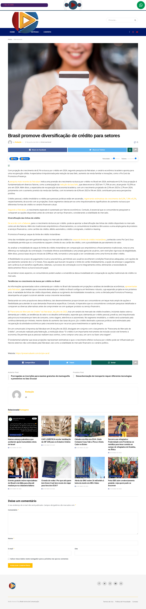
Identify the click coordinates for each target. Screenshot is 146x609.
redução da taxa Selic (69, 184)
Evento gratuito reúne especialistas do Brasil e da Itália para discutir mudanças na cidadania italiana (22, 483)
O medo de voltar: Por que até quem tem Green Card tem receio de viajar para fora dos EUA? (56, 483)
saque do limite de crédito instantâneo (89, 239)
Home (10, 39)
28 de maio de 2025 (15, 489)
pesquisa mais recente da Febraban (25, 181)
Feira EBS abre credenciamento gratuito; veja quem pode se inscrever (121, 483)
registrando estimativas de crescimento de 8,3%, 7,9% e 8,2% (110, 198)
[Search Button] (135, 20)
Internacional (18, 39)
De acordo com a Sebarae (19, 223)
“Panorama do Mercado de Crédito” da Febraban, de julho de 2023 (38, 311)
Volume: (124, 159)
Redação (18, 142)
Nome (11, 538)
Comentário (13, 510)
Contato (47, 32)
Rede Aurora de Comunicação (29, 602)
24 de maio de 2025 (48, 489)
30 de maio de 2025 (15, 447)
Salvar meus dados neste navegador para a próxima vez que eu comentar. (39, 559)
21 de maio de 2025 (115, 489)
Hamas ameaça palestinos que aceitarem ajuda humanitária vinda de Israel (22, 441)
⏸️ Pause (24, 159)
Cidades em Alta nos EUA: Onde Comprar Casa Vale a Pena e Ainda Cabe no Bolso (89, 441)
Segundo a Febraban (17, 210)
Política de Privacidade (122, 602)
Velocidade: (106, 159)
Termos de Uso (108, 602)
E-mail (11, 549)
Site (76, 549)
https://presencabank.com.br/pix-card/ (33, 353)
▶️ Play (14, 159)
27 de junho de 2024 (32, 142)
